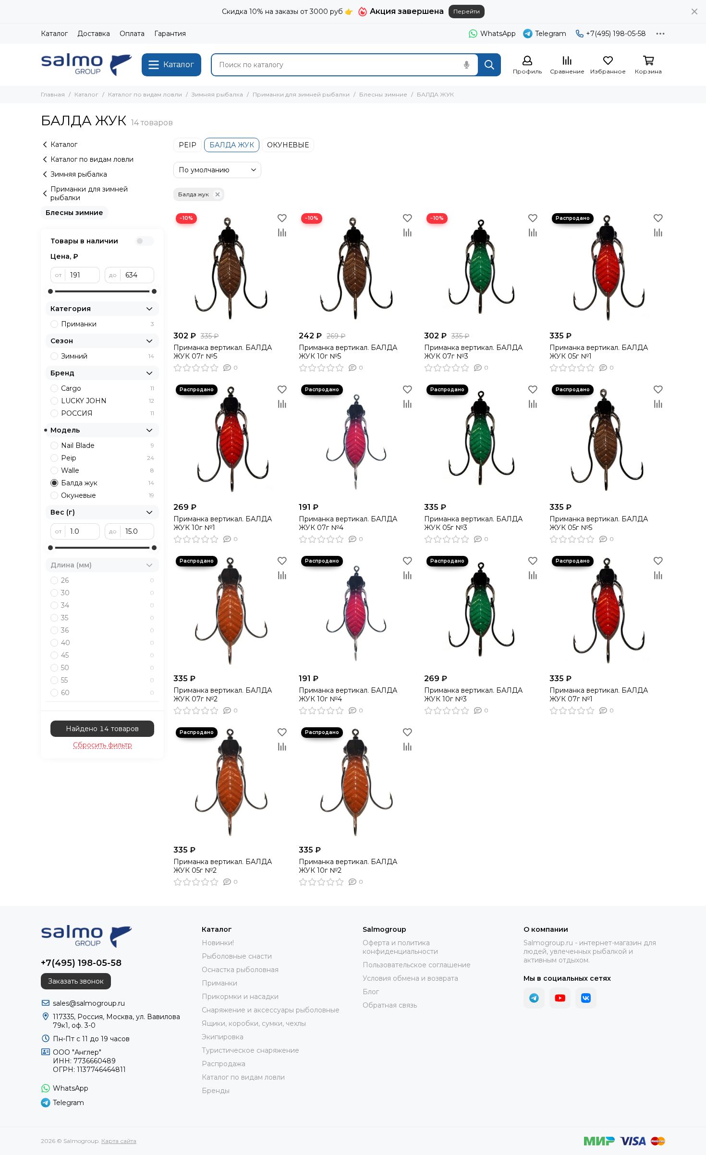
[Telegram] (534, 998)
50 (107, 667)
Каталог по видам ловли (145, 94)
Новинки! (218, 942)
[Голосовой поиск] (466, 64)
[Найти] (489, 64)
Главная (53, 94)
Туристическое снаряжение (250, 1050)
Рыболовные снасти (237, 956)
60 (107, 692)
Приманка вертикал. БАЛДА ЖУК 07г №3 (473, 352)
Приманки (107, 324)
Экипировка (222, 1037)
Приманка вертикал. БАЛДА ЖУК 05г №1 (598, 352)
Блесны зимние (383, 94)
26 (107, 580)
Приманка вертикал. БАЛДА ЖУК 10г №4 (348, 694)
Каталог (54, 33)
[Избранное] (282, 218)
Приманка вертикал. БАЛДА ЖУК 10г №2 (348, 866)
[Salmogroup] (86, 64)
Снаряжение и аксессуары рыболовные (271, 1010)
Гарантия (170, 33)
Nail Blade (107, 445)
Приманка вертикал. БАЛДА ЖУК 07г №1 (598, 694)
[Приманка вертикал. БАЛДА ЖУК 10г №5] (356, 268)
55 (107, 680)
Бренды (216, 1090)
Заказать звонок (76, 981)
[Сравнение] (282, 232)
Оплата (132, 33)
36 (107, 630)
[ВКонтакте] (585, 998)
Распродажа (223, 1063)
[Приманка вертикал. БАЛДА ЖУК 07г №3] (482, 268)
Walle (107, 470)
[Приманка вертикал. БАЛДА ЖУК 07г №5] (231, 268)
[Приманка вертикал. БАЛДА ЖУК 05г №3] (482, 440)
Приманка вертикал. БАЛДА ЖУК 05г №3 (473, 523)
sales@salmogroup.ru (89, 1003)
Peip (107, 458)
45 (107, 655)
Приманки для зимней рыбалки (301, 94)
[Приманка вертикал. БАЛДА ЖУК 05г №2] (231, 783)
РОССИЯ (107, 413)
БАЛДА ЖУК (231, 145)
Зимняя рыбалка (217, 94)
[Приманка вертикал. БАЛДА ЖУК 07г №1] (607, 611)
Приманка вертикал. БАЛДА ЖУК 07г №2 (222, 694)
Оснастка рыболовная (240, 969)
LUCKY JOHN (107, 401)
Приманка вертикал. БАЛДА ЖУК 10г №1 (222, 523)
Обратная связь (390, 1005)
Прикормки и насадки (240, 996)
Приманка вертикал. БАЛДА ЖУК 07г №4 (348, 523)
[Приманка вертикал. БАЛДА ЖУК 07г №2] (231, 611)
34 (107, 605)
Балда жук (193, 194)
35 (107, 618)
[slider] (50, 291)
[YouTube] (560, 998)
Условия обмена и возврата (410, 978)
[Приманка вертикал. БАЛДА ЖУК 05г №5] (607, 440)
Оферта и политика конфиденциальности (400, 947)
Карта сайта (118, 1140)
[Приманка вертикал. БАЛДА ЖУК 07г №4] (356, 440)
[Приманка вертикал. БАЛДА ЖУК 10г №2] (356, 783)
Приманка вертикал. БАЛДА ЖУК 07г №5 (222, 352)
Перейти (466, 11)
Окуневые (107, 495)
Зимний (107, 356)
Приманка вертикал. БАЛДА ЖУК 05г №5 (598, 523)
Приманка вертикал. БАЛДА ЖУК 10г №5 (348, 352)
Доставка (93, 33)
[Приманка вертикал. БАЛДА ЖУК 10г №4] (356, 611)
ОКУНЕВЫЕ (288, 145)
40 (107, 642)
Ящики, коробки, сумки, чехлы (254, 1023)
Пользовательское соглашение (417, 965)
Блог (371, 991)
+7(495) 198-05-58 (616, 33)
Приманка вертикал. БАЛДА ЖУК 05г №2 (222, 866)
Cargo (107, 388)
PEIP (187, 145)
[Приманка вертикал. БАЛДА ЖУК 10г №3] (482, 611)
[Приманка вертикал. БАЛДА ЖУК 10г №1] (231, 440)
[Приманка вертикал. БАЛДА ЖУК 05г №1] (607, 268)
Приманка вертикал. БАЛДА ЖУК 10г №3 (473, 694)
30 (107, 593)
